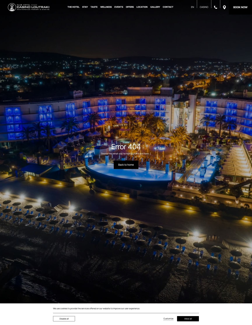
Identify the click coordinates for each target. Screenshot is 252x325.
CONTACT (168, 7)
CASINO (204, 7)
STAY (85, 7)
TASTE (94, 7)
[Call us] (215, 7)
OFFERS (130, 7)
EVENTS (118, 7)
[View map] (224, 7)
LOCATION (142, 7)
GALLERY (155, 7)
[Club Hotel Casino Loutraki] (28, 7)
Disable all (64, 318)
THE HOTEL (73, 7)
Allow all (188, 318)
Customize (168, 318)
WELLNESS (106, 7)
